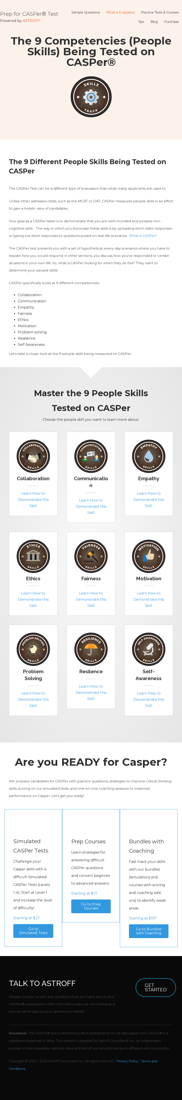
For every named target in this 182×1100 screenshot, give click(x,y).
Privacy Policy (127, 1061)
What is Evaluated (120, 12)
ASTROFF (31, 21)
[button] (33, 931)
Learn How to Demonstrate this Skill (33, 499)
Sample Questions (85, 12)
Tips (141, 22)
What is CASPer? (143, 236)
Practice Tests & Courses (160, 12)
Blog (154, 22)
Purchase (171, 22)
